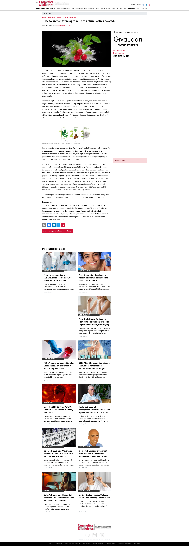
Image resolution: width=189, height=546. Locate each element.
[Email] (44, 225)
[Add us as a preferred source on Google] (63, 225)
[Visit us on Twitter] (124, 56)
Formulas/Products (55, 17)
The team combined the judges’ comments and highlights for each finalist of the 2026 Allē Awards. (93, 374)
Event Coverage (84, 359)
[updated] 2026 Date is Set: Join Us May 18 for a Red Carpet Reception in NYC (58, 454)
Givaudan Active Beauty (64, 25)
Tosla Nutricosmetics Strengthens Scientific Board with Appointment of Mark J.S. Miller (94, 410)
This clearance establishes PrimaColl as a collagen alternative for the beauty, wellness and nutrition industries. (58, 506)
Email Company (118, 53)
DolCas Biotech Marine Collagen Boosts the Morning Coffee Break (94, 496)
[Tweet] (58, 225)
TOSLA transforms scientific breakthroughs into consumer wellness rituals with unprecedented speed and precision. (58, 286)
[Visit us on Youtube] (127, 56)
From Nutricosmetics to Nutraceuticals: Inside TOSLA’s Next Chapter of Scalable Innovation (58, 278)
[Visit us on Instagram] (114, 56)
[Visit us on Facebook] (117, 56)
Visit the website (119, 50)
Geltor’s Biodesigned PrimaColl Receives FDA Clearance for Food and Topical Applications (59, 498)
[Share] (49, 225)
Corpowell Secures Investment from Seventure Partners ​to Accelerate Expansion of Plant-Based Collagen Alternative (93, 454)
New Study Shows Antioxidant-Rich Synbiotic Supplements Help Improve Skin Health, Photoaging (94, 322)
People (81, 403)
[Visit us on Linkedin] (121, 56)
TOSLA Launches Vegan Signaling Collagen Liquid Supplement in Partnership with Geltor (59, 366)
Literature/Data (84, 315)
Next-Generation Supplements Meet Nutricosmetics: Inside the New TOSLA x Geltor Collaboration (93, 278)
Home (44, 17)
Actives (46, 491)
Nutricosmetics (70, 17)
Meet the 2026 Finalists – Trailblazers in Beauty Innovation (58, 410)
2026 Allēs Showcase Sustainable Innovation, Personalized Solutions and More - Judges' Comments (94, 366)
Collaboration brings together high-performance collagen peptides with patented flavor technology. (58, 374)
